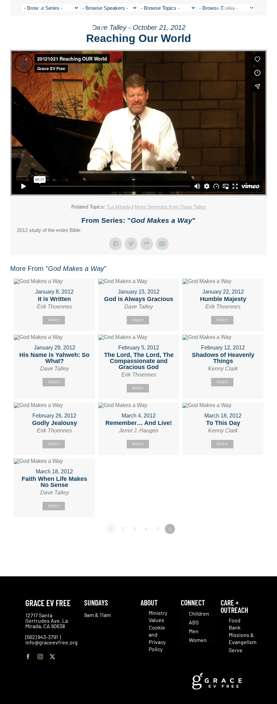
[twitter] (52, 656)
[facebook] (28, 656)
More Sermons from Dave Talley (170, 207)
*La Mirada (118, 207)
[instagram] (40, 656)
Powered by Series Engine (242, 547)
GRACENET (255, 8)
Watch (53, 320)
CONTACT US (229, 8)
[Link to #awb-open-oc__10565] (255, 43)
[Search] (263, 23)
